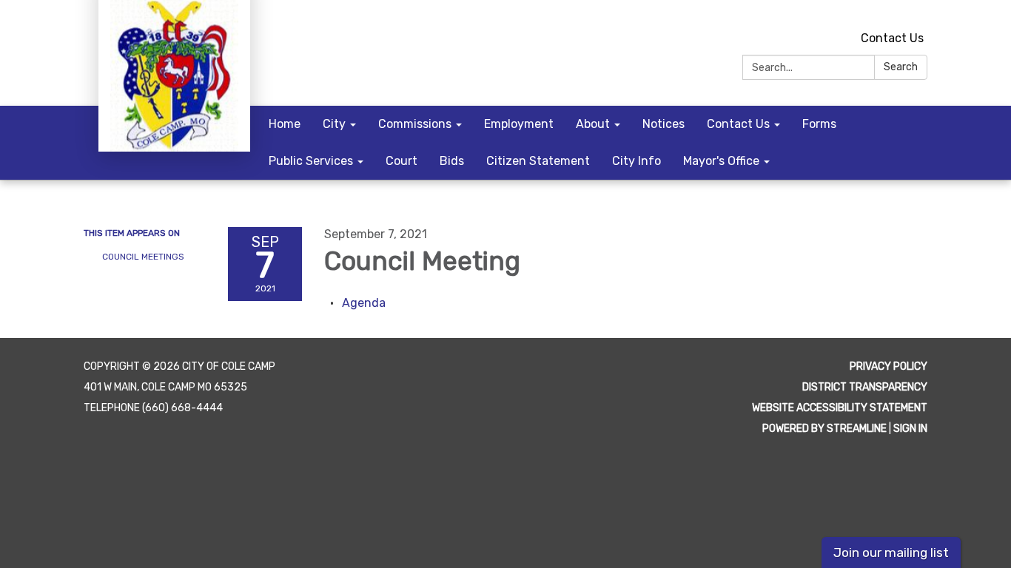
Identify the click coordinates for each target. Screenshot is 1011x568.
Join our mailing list (891, 552)
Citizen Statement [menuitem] (538, 161)
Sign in (910, 428)
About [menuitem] (593, 124)
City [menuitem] (334, 124)
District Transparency (864, 387)
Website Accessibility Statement (839, 408)
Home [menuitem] (284, 124)
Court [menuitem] (401, 161)
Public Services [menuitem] (311, 161)
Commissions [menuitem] (414, 124)
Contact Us (892, 38)
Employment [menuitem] (519, 124)
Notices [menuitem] (663, 124)
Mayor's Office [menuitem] (721, 161)
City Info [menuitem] (636, 161)
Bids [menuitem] (452, 161)
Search (901, 67)
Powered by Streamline (824, 428)
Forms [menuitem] (819, 124)
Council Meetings (143, 256)
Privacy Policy (888, 366)
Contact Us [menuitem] (738, 124)
